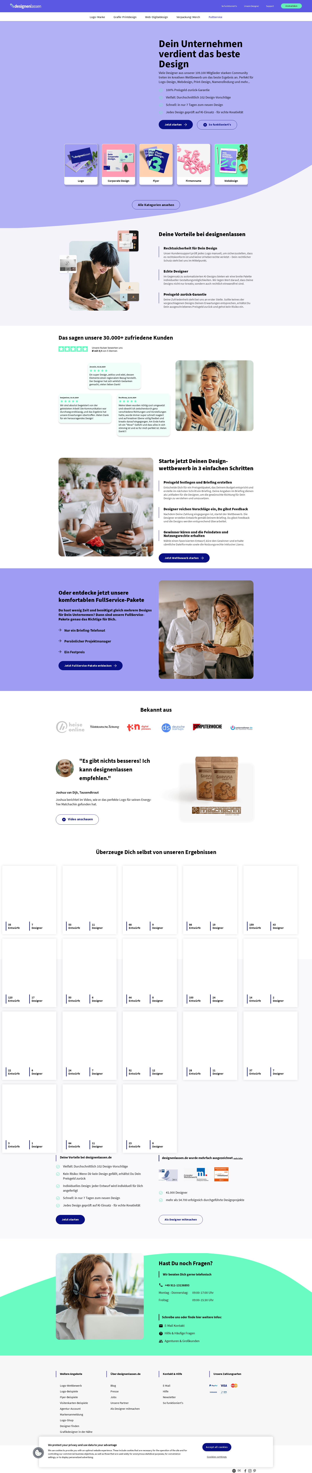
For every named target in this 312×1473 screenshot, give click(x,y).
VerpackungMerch (188, 17)
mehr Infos (238, 1158)
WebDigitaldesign (156, 17)
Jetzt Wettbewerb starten (182, 558)
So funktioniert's (173, 1403)
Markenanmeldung (71, 1414)
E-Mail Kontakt (172, 1325)
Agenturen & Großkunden (179, 1341)
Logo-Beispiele (69, 1391)
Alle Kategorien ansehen (156, 205)
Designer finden (69, 1426)
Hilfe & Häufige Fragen (177, 1333)
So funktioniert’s (217, 125)
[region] (156, 1452)
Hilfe (165, 1391)
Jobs (113, 1397)
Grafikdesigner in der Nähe (76, 1432)
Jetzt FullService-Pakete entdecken (88, 665)
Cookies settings (217, 1456)
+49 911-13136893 (177, 1285)
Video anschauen (77, 819)
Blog (113, 1385)
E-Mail (166, 1385)
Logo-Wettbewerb (71, 1385)
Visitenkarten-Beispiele (74, 1403)
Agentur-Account (70, 1408)
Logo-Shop (66, 1420)
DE (239, 1470)
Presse (114, 1391)
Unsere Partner (119, 1403)
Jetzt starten (173, 124)
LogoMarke (97, 17)
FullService (215, 17)
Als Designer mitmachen (181, 1219)
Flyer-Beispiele (69, 1397)
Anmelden (291, 6)
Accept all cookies (217, 1447)
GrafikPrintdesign (125, 17)
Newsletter (169, 1397)
